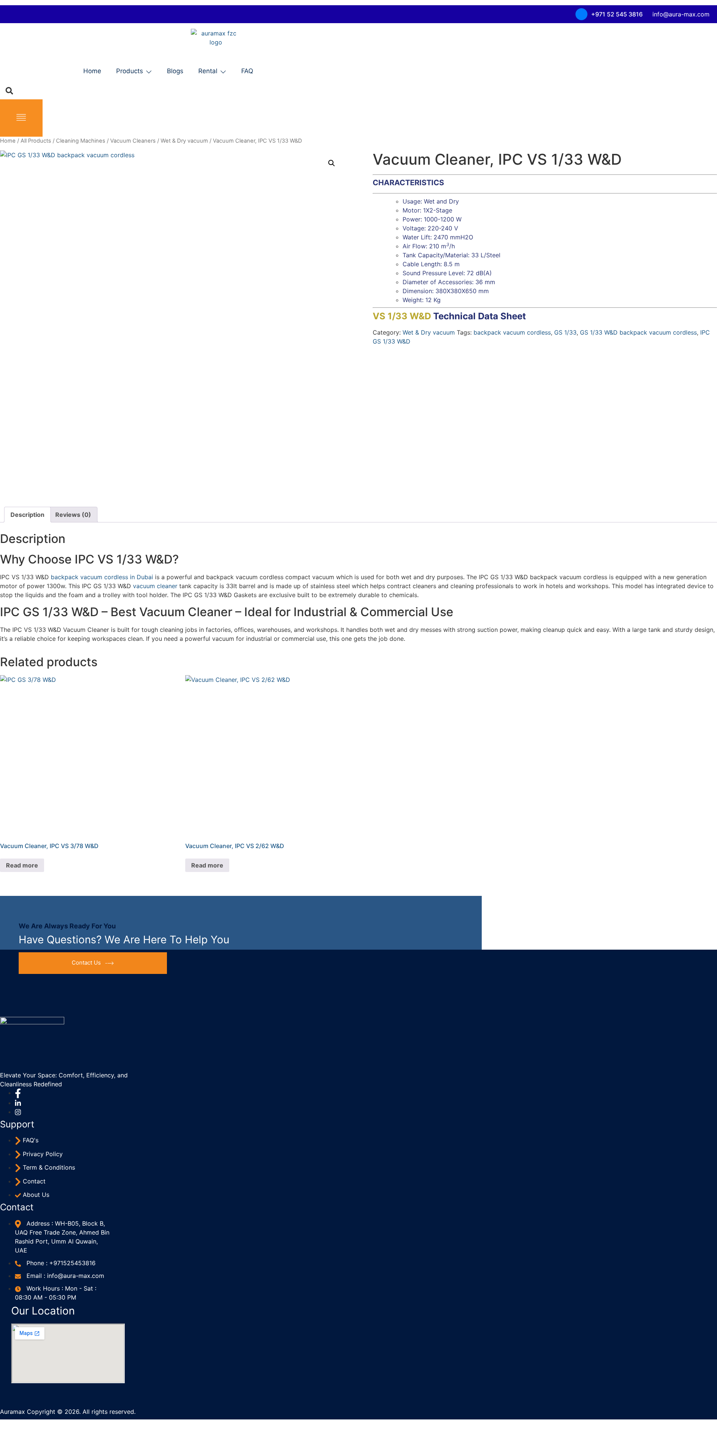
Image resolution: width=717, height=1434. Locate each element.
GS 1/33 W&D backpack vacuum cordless (638, 332)
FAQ (247, 71)
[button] (331, 163)
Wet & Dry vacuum (184, 140)
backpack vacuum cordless (512, 332)
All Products (36, 140)
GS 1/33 (565, 332)
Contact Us (86, 962)
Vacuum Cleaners (133, 140)
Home (92, 71)
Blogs (175, 71)
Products (129, 71)
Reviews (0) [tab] (73, 514)
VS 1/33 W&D (403, 316)
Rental (207, 71)
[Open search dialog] (9, 90)
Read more (22, 865)
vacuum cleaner (155, 586)
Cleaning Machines (80, 140)
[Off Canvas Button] (21, 117)
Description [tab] (27, 514)
